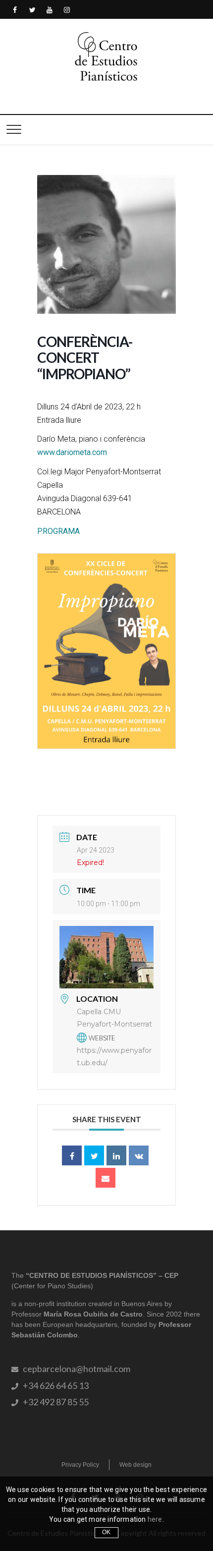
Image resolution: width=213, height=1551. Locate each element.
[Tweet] (94, 1155)
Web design (135, 1464)
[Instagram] (67, 10)
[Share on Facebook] (72, 1155)
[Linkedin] (116, 1155)
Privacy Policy (80, 1464)
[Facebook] (15, 10)
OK (106, 1532)
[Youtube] (49, 10)
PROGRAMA (58, 531)
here (155, 1519)
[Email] (105, 1178)
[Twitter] (32, 10)
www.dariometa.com (72, 452)
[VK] (139, 1155)
